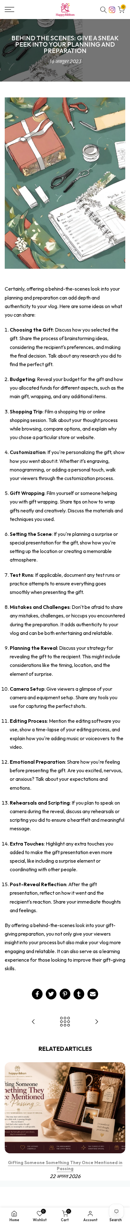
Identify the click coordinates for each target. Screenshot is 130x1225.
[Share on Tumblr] (79, 994)
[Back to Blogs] (65, 1022)
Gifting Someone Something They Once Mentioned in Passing (65, 1166)
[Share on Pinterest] (65, 994)
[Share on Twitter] (51, 994)
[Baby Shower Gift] (33, 1022)
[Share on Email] (92, 994)
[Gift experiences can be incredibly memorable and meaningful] (96, 1022)
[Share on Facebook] (37, 994)
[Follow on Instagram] (112, 9)
